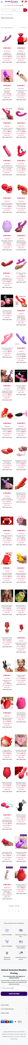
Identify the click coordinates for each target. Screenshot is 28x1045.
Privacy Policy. (14, 1039)
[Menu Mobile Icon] (2, 2)
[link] (7, 49)
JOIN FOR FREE (14, 994)
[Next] (18, 910)
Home (2, 14)
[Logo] (11, 1)
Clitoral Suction (9, 14)
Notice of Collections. (20, 1036)
